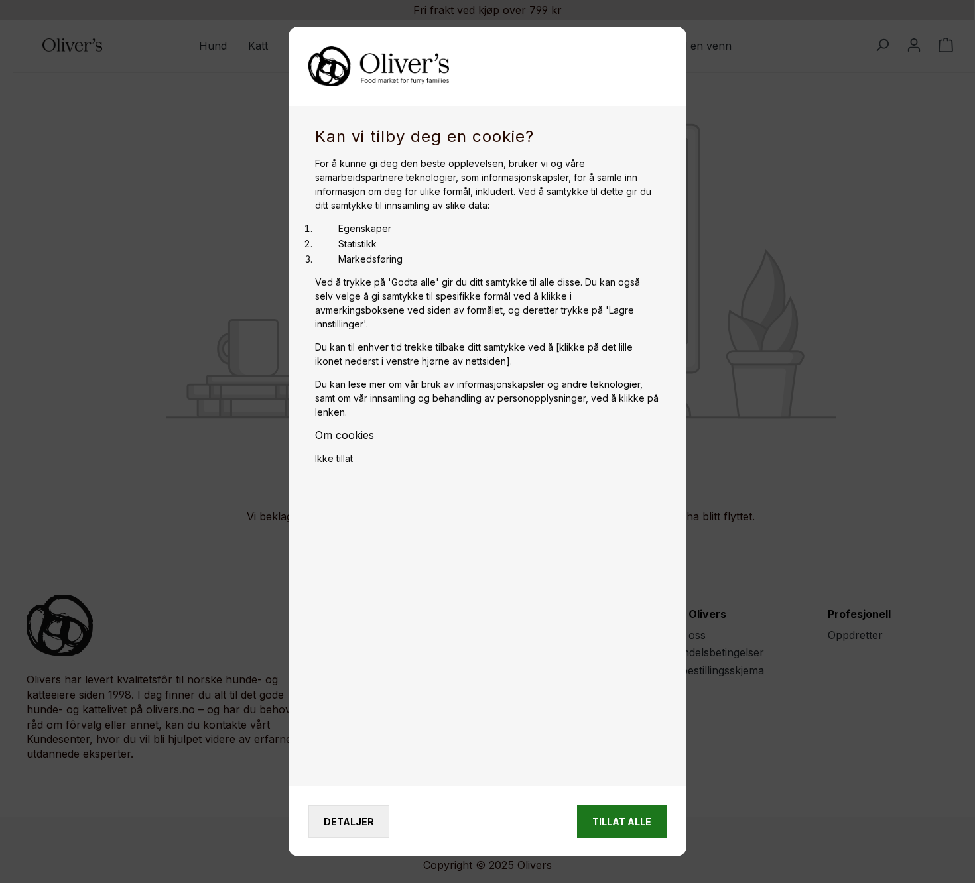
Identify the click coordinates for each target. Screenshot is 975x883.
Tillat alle (621, 821)
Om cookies (344, 435)
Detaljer (349, 821)
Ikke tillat (334, 458)
